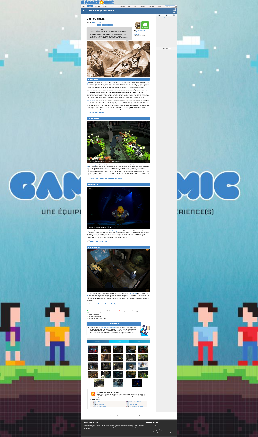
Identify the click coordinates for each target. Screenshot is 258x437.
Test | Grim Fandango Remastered (98, 10)
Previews (112, 6)
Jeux (135, 6)
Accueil (84, 6)
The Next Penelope (136, 401)
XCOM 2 (98, 401)
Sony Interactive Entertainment (139, 31)
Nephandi (94, 22)
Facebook (97, 342)
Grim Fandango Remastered (108, 327)
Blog (129, 6)
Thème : (164, 48)
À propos (159, 6)
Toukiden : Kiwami (134, 404)
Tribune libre (151, 6)
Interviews (97, 6)
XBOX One (110, 25)
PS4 (100, 22)
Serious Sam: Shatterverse (154, 428)
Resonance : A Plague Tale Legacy (156, 430)
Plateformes (142, 6)
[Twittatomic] (159, 15)
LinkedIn (139, 342)
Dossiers (105, 6)
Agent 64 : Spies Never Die (154, 434)
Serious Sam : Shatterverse (154, 426)
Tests (90, 6)
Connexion (166, 17)
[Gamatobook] (166, 15)
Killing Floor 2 (101, 404)
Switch (99, 25)
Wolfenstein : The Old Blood (136, 403)
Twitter (119, 342)
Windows (104, 25)
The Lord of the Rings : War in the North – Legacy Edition (161, 432)
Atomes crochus (121, 6)
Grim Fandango (94, 30)
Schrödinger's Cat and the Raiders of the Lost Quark (109, 403)
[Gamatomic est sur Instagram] (173, 15)
